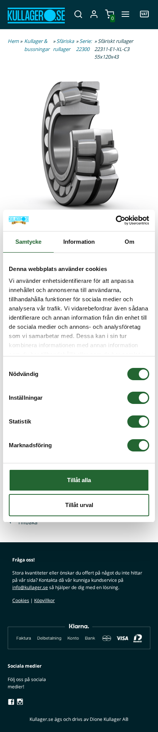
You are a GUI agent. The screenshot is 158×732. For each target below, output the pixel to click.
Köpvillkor (44, 600)
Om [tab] (129, 241)
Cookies (20, 600)
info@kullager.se (30, 587)
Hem (13, 41)
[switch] (138, 398)
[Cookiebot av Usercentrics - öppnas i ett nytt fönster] (115, 220)
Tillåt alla (79, 480)
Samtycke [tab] (28, 241)
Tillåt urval (79, 505)
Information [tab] (79, 241)
